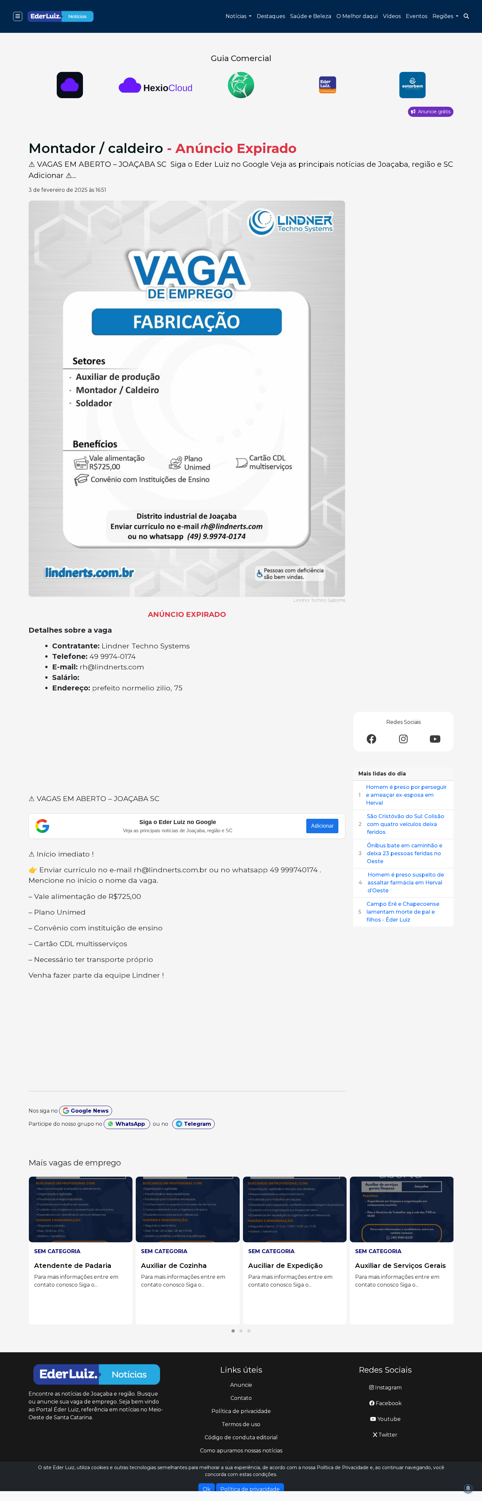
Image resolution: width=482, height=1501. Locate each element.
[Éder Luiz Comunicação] (327, 85)
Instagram (388, 1387)
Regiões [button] (443, 16)
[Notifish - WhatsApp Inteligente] (241, 85)
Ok (207, 1489)
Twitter (387, 1435)
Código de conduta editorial (241, 1437)
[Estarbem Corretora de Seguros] (412, 85)
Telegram (196, 1124)
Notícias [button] (237, 16)
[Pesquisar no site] (466, 16)
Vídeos (392, 16)
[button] (233, 1331)
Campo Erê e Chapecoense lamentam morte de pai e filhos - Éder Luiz (403, 912)
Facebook (388, 1403)
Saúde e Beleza (310, 16)
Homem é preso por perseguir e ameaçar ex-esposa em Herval (406, 795)
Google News (89, 1111)
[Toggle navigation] (17, 16)
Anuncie (241, 1385)
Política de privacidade (241, 1411)
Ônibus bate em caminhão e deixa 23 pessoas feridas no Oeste (404, 853)
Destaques (271, 16)
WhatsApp (130, 1124)
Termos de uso (241, 1424)
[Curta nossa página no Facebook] (371, 739)
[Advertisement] (187, 745)
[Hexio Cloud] (70, 85)
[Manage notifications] (468, 1488)
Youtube (388, 1419)
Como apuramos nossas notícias (241, 1450)
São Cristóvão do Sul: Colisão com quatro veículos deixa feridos (405, 824)
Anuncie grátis (434, 112)
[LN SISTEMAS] (155, 85)
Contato (241, 1398)
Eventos (416, 16)
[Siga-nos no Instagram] (403, 739)
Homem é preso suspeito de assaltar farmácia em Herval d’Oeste (406, 883)
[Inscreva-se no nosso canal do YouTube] (435, 739)
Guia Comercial (241, 58)
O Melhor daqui (357, 16)
